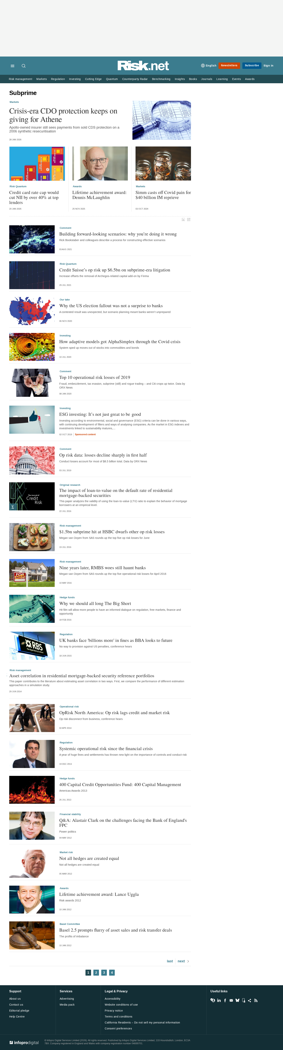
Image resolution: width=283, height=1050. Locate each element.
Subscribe (252, 65)
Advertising (67, 999)
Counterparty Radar (135, 79)
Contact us (16, 1005)
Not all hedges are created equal (89, 858)
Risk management (20, 79)
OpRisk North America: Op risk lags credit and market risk (114, 712)
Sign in (269, 66)
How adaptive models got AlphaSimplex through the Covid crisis (119, 341)
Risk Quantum (18, 186)
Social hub (249, 1000)
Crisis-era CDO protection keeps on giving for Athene (63, 114)
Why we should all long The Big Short (95, 603)
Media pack (67, 1005)
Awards (250, 79)
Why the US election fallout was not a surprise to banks (111, 305)
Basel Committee (70, 924)
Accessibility (112, 999)
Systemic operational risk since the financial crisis (106, 748)
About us (15, 999)
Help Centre (17, 1016)
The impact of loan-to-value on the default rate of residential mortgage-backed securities (115, 493)
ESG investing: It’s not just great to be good (100, 414)
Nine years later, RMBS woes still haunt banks (102, 567)
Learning (222, 79)
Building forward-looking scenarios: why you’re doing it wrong (118, 233)
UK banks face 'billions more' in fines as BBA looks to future (115, 640)
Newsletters (229, 65)
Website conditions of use (121, 1005)
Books (193, 79)
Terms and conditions (118, 1016)
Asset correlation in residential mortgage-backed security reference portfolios (81, 675)
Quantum (112, 79)
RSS (256, 1000)
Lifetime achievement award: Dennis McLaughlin (99, 195)
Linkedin (219, 1000)
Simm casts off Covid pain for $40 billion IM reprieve (163, 195)
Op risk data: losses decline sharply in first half (103, 454)
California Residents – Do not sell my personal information (142, 1022)
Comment (65, 228)
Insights (180, 79)
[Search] (24, 66)
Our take (65, 299)
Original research (70, 485)
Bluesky (237, 1000)
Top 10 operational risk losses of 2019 (94, 377)
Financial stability (70, 814)
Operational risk (69, 706)
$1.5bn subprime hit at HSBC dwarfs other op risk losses (112, 531)
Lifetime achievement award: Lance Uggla (99, 894)
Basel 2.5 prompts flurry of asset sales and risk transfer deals (115, 929)
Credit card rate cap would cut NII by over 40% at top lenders (34, 197)
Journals (206, 79)
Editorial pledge (19, 1011)
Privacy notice (114, 1011)
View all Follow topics (212, 1000)
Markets (41, 79)
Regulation (58, 79)
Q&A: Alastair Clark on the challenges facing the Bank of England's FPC (123, 823)
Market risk (66, 852)
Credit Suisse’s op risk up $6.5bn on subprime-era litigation (114, 269)
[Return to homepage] (143, 70)
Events (236, 79)
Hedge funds (67, 597)
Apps (243, 1000)
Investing (75, 79)
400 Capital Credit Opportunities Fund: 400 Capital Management (120, 784)
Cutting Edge (93, 79)
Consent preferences (118, 1028)
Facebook (225, 1000)
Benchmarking (161, 79)
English (211, 66)
